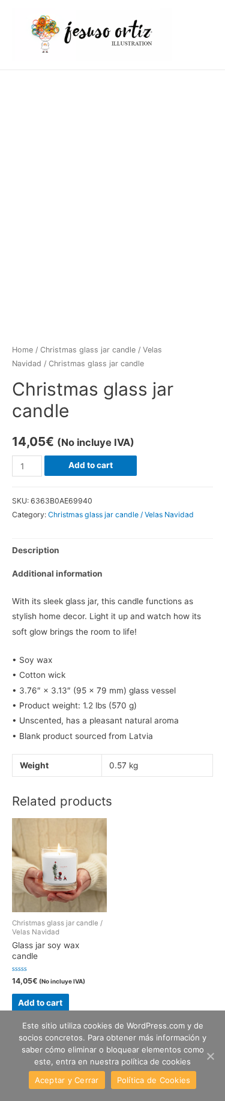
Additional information (57, 573)
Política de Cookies (154, 1080)
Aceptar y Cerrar (67, 1080)
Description (35, 550)
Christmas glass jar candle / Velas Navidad (121, 514)
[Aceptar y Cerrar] (210, 1056)
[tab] (112, 550)
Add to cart (90, 465)
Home (22, 349)
